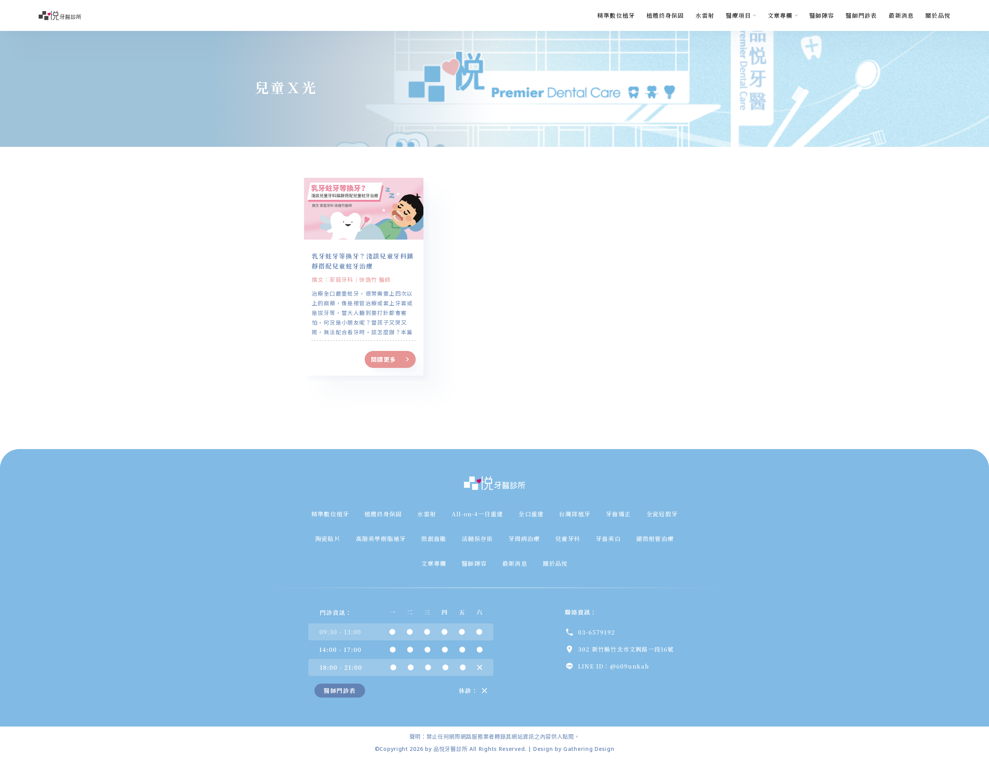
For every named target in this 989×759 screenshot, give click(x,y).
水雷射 (704, 15)
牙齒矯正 (618, 514)
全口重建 (531, 514)
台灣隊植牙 (574, 514)
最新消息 (901, 15)
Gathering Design (588, 748)
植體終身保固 (665, 15)
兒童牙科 (567, 538)
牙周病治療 (524, 538)
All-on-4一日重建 (477, 514)
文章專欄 (780, 15)
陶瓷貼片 (327, 538)
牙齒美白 (608, 538)
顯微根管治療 (655, 538)
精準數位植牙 (616, 15)
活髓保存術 (477, 538)
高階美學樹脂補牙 (381, 538)
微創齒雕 (433, 538)
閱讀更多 (383, 359)
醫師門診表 (861, 15)
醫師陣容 (821, 15)
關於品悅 (937, 15)
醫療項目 (738, 15)
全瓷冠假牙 (662, 514)
